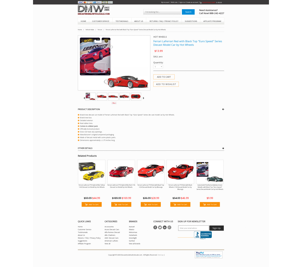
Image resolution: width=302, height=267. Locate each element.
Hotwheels (133, 235)
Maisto (131, 229)
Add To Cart (94, 204)
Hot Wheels (160, 36)
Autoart (132, 227)
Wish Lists (174, 2)
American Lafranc (111, 241)
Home (80, 30)
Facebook (155, 227)
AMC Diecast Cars (111, 238)
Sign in (181, 2)
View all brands (134, 243)
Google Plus (169, 227)
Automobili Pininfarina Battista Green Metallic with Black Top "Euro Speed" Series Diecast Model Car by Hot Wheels (210, 187)
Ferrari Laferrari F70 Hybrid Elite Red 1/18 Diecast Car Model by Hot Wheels (121, 186)
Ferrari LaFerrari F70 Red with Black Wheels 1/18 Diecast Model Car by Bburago (180, 187)
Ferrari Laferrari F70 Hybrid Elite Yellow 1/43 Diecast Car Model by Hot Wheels (92, 186)
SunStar (132, 241)
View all (107, 243)
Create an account (192, 2)
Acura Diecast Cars (112, 229)
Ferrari (100, 30)
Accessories (109, 227)
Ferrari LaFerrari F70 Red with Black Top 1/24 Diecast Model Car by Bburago (151, 186)
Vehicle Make (90, 30)
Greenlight (133, 238)
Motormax (133, 232)
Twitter (160, 227)
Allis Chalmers (110, 235)
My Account (165, 2)
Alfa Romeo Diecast (112, 232)
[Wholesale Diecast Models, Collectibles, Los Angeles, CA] (203, 235)
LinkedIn (165, 227)
